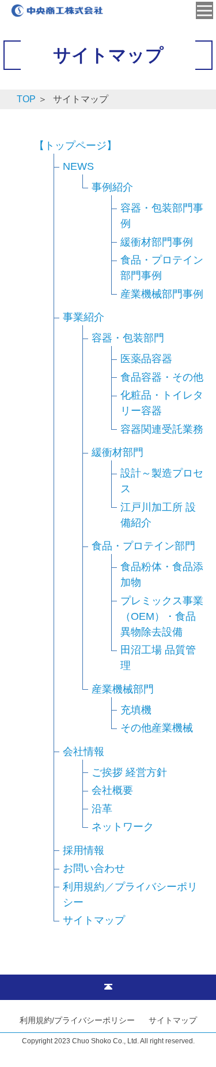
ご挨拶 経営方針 (129, 772)
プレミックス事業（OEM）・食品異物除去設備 (161, 616)
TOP (26, 99)
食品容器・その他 (161, 377)
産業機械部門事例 (161, 294)
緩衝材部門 (117, 452)
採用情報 (83, 850)
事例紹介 (112, 187)
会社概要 (112, 790)
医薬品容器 (146, 359)
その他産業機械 (156, 728)
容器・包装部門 (128, 338)
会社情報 (83, 751)
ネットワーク (123, 826)
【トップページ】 (75, 145)
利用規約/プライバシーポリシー (77, 1020)
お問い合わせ (94, 868)
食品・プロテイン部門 (143, 546)
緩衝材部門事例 (156, 242)
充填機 (135, 710)
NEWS (78, 166)
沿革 (102, 809)
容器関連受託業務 (161, 429)
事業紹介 (83, 317)
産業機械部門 (123, 689)
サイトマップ (94, 920)
